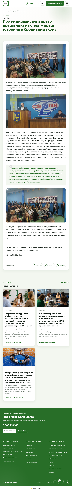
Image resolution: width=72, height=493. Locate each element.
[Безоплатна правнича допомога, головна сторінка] (6, 3)
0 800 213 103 (10, 425)
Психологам (29, 459)
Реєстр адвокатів (31, 448)
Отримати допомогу (55, 3)
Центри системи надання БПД (58, 452)
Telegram (62, 265)
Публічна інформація (9, 461)
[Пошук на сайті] (42, 3)
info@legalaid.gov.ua (10, 482)
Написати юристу (9, 430)
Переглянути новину (14, 342)
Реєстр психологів (31, 462)
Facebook (39, 265)
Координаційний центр (55, 448)
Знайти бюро (22, 430)
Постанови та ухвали (55, 455)
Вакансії (51, 465)
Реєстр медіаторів (31, 455)
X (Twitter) (50, 265)
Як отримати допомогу (9, 445)
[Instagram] (63, 482)
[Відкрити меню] (67, 3)
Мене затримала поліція (10, 457)
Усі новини (65, 282)
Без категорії (22, 11)
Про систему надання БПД (57, 445)
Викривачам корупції (55, 469)
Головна (5, 11)
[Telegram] (67, 482)
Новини (51, 462)
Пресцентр (13, 11)
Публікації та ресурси (55, 459)
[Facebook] (55, 482)
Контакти (51, 472)
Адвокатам (29, 445)
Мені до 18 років (7, 454)
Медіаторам (29, 452)
